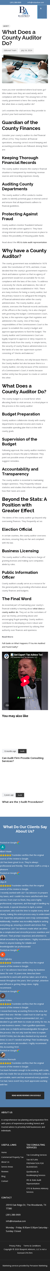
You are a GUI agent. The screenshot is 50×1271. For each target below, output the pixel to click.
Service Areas (7, 1166)
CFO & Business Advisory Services (37, 1190)
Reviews (4, 1171)
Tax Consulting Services (36, 1155)
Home (4, 1152)
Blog (3, 1176)
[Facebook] (2, 1136)
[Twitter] (31, 1136)
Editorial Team (10, 50)
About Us (5, 1162)
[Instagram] (9, 1136)
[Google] (17, 1136)
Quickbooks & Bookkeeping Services (35, 1173)
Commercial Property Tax (12, 1157)
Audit (6, 26)
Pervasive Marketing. (39, 1265)
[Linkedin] (24, 1136)
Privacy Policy (15, 1245)
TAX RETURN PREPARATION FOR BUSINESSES (35, 1163)
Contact (4, 1181)
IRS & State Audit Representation (33, 1182)
